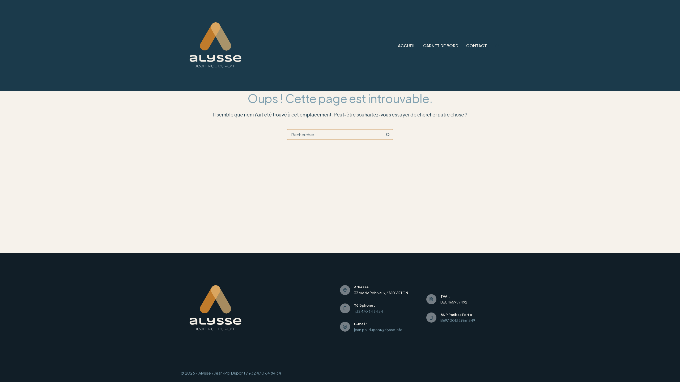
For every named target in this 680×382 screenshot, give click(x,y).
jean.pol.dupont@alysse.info (378, 330)
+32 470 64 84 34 (368, 311)
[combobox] (335, 134)
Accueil (406, 45)
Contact (476, 45)
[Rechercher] (497, 46)
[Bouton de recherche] (388, 134)
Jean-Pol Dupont (229, 372)
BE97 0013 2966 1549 (457, 320)
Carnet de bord (440, 45)
